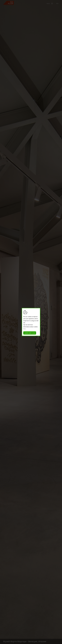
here (24, 329)
